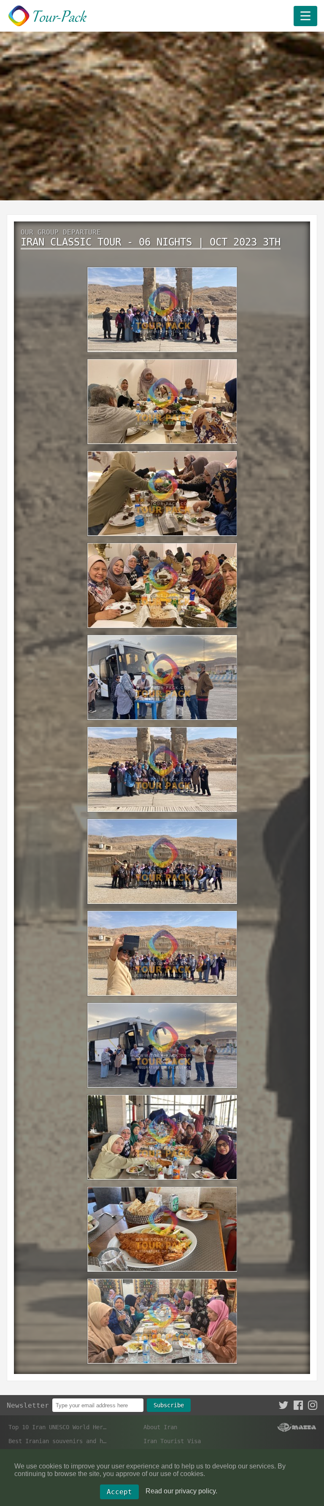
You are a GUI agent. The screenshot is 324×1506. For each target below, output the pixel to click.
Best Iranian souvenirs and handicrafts (58, 1441)
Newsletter (28, 1405)
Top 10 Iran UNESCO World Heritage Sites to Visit (58, 1427)
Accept (119, 1492)
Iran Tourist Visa (172, 1441)
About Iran (160, 1427)
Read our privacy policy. (181, 1491)
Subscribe (169, 1405)
